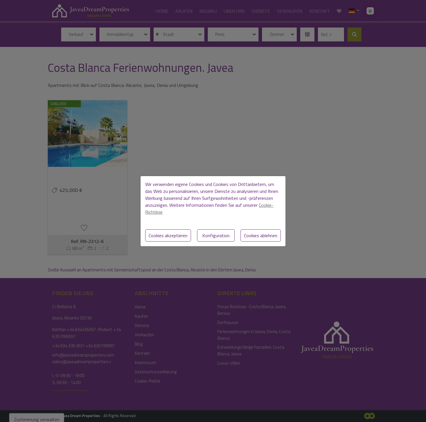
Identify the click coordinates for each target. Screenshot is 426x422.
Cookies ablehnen (260, 235)
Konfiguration (216, 235)
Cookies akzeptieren (168, 235)
